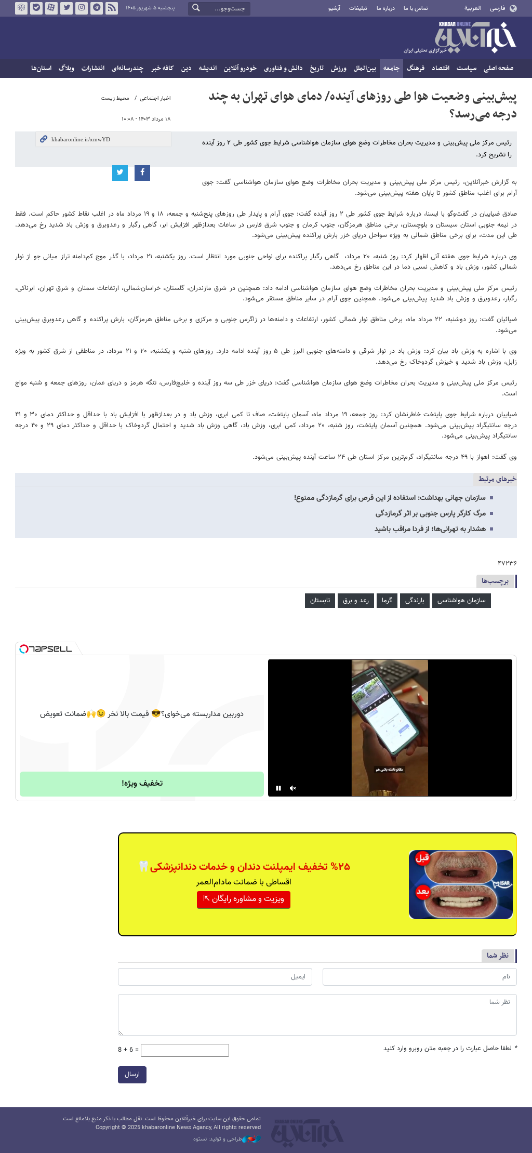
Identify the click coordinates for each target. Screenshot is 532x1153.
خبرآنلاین (460, 38)
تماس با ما (416, 8)
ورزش (339, 68)
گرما (387, 600)
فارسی (497, 8)
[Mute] (293, 788)
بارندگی (414, 600)
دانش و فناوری (283, 68)
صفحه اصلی (498, 68)
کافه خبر (162, 68)
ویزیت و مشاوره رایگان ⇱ (243, 899)
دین (186, 68)
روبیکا (21, 8)
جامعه (391, 68)
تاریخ (317, 68)
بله (36, 8)
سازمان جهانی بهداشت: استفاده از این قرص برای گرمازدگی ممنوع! (390, 498)
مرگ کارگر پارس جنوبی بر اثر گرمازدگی (431, 514)
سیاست (466, 68)
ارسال (132, 1074)
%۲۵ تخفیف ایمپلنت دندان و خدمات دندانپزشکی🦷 (243, 867)
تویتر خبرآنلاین (66, 8)
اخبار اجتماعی (155, 98)
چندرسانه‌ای (127, 68)
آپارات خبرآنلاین (51, 8)
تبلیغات (358, 8)
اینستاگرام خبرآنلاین (81, 8)
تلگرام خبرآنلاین (96, 8)
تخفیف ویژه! (142, 783)
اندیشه (208, 68)
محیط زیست (115, 98)
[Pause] (278, 788)
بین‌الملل (365, 68)
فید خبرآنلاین (111, 8)
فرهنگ (415, 68)
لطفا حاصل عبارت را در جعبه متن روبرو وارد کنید (450, 1049)
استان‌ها (41, 68)
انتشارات (93, 68)
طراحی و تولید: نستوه (217, 1139)
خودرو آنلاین (240, 68)
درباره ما (386, 8)
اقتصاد (440, 68)
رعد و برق (356, 600)
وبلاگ (66, 68)
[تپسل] (24, 649)
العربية (473, 8)
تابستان (320, 600)
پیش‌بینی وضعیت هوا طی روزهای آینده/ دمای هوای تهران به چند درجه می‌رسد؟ (362, 105)
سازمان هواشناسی (461, 600)
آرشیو (334, 8)
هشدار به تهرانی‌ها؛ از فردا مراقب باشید (430, 529)
